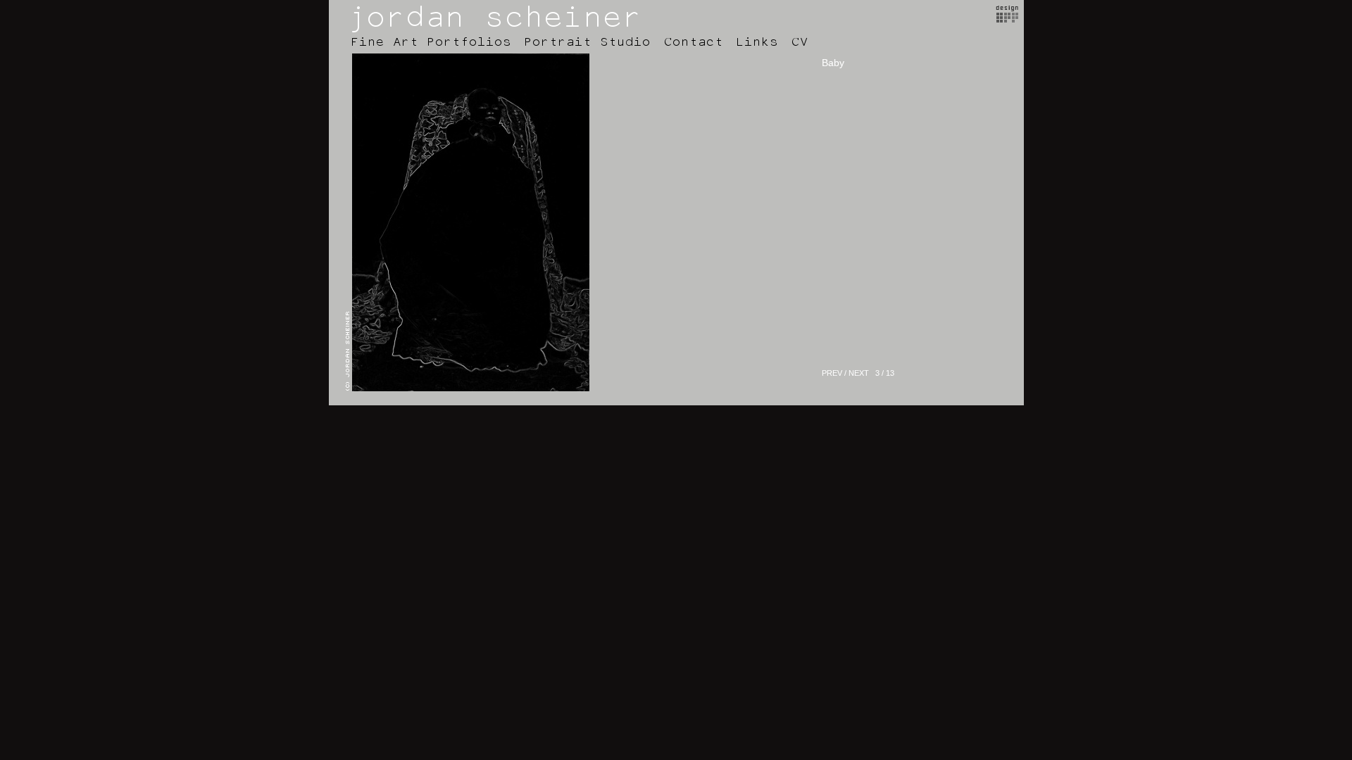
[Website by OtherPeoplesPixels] (1007, 19)
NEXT (859, 373)
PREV (832, 373)
